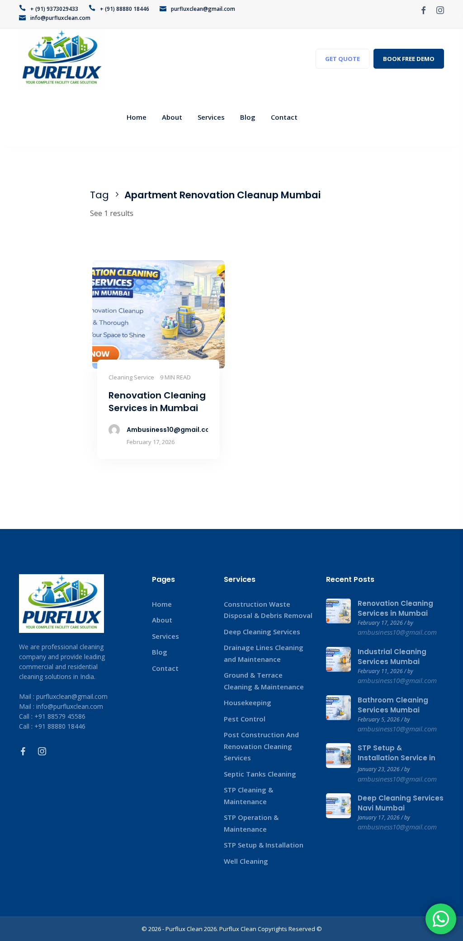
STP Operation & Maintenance (251, 823)
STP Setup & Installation (263, 844)
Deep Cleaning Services (262, 631)
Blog (159, 651)
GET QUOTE (342, 59)
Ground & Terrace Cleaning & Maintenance (264, 680)
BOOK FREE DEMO (409, 59)
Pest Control (244, 718)
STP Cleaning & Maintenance (248, 795)
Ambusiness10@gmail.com (171, 429)
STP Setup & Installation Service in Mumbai (396, 757)
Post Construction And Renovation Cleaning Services (261, 746)
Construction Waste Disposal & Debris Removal (268, 609)
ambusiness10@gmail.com (397, 632)
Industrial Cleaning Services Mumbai (392, 656)
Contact (165, 668)
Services (165, 636)
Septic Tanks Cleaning (260, 773)
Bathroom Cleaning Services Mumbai (393, 705)
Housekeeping (247, 702)
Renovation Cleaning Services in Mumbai (395, 608)
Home (162, 604)
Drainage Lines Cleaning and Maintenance (263, 653)
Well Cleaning (246, 861)
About (162, 619)
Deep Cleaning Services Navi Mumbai (401, 803)
